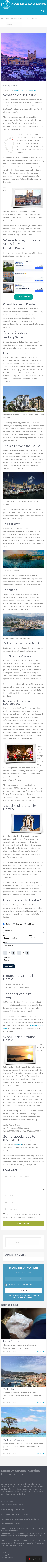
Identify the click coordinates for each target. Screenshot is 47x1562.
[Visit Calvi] (23, 1371)
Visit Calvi (8, 1389)
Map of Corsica (11, 1341)
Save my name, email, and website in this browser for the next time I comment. (22, 1216)
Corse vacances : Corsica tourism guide (20, 1472)
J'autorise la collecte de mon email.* (20, 1284)
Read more (40, 1352)
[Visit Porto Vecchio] (23, 1422)
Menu (39, 11)
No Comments (32, 90)
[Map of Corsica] (23, 1323)
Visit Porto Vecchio (13, 1440)
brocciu (18, 1144)
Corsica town (19, 90)
